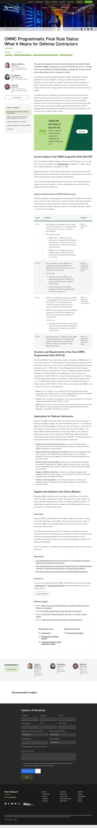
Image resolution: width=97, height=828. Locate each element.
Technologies (81, 796)
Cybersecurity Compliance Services (22, 55)
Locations (47, 2)
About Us (30, 2)
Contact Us (88, 2)
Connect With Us (42, 593)
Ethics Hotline (63, 801)
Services (80, 794)
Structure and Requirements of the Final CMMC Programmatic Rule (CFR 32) (17, 117)
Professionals (39, 2)
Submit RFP (63, 794)
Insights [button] (75, 8)
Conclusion (10, 129)
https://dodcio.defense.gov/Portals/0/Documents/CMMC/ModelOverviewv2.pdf (62, 571)
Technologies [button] (64, 8)
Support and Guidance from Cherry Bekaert (18, 125)
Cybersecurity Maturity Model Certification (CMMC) (45, 55)
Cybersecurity (8, 55)
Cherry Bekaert (9, 29)
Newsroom (54, 2)
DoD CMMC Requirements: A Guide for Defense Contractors (61, 611)
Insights (16, 29)
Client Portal (70, 2)
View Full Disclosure (9, 819)
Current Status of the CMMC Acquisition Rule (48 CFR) (17, 112)
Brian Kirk (14, 85)
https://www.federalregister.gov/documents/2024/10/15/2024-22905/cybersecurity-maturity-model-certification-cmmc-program (63, 561)
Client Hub (45, 801)
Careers (83, 8)
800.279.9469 (12, 797)
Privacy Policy (64, 796)
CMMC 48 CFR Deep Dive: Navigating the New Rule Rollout (62, 620)
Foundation (62, 2)
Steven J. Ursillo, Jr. (18, 64)
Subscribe (80, 2)
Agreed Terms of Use (65, 798)
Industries (80, 792)
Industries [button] (44, 8)
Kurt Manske (15, 75)
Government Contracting (66, 55)
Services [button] (54, 8)
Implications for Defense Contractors (16, 122)
